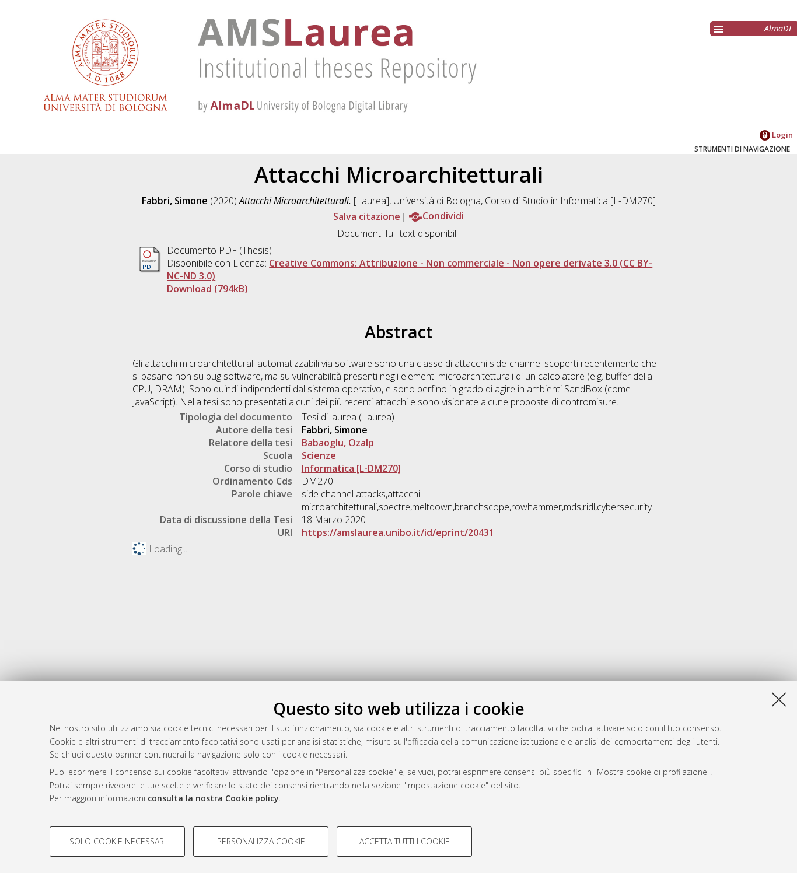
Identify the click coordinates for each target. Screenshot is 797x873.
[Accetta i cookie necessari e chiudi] (779, 699)
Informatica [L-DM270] (351, 468)
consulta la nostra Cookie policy (213, 798)
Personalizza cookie (261, 841)
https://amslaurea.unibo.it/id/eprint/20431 (398, 532)
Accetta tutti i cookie (404, 841)
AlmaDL (778, 28)
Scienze (319, 455)
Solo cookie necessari (117, 841)
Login (781, 134)
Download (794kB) (207, 288)
